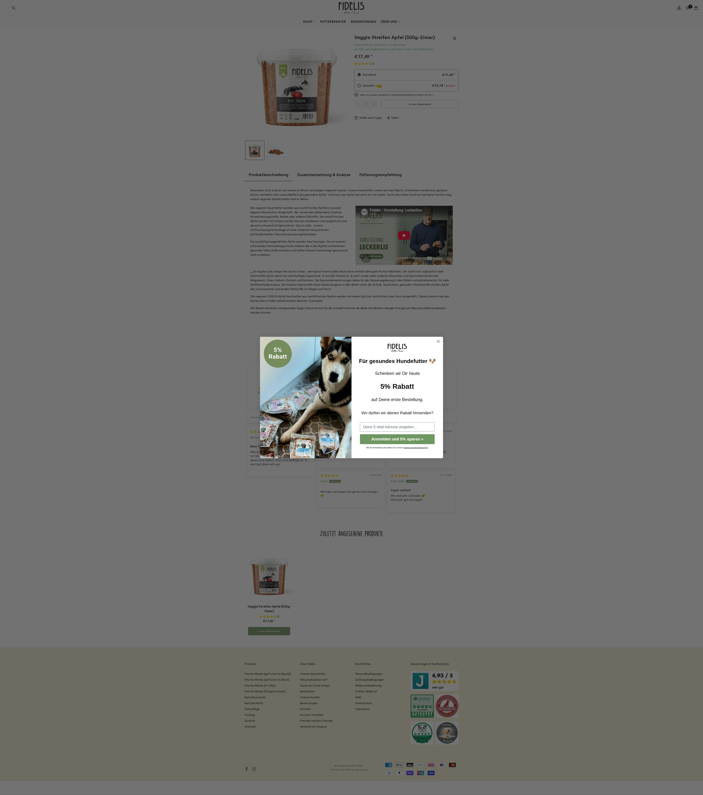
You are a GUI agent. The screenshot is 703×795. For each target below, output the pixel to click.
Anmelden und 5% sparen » (397, 439)
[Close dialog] (438, 341)
